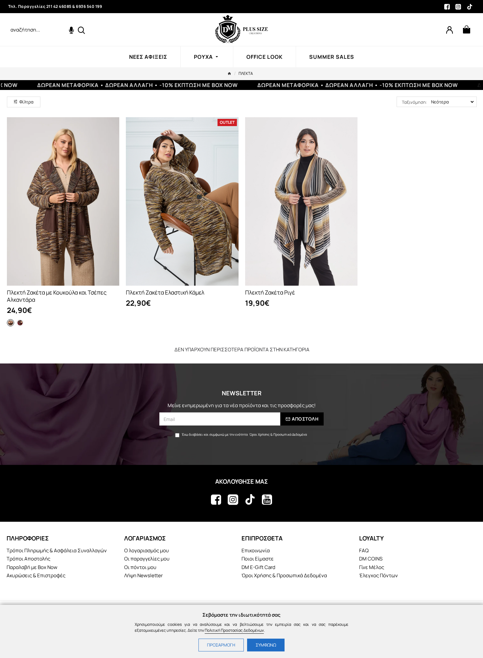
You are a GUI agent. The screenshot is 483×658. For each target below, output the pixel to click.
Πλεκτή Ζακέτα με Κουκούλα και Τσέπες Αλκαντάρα (56, 296)
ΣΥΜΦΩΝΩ (266, 645)
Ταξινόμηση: (414, 102)
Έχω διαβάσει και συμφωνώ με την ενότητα (244, 434)
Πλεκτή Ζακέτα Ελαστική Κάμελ (165, 292)
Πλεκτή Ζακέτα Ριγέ (270, 292)
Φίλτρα (26, 102)
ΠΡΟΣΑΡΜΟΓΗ (221, 645)
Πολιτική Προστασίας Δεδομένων (234, 630)
